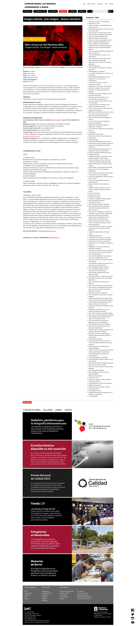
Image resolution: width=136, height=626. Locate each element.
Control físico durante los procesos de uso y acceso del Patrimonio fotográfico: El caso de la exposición (100, 342)
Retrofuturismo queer (94, 154)
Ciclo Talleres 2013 (93, 377)
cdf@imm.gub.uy (55, 237)
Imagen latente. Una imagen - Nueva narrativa (100, 86)
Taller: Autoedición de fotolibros (96, 370)
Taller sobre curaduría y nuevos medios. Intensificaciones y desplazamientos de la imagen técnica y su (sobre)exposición (99, 217)
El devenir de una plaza (94, 197)
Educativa (63, 11)
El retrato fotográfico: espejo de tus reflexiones (100, 383)
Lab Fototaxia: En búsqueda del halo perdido (100, 239)
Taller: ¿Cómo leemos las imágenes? (98, 293)
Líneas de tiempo (64, 596)
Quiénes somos (91, 4)
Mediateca (82, 11)
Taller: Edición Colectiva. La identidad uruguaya (101, 313)
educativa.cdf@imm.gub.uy (32, 136)
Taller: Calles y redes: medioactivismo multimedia (101, 315)
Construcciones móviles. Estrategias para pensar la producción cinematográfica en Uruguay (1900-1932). (101, 145)
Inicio (84, 4)
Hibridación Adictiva (94, 139)
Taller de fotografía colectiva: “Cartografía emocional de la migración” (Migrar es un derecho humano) (99, 208)
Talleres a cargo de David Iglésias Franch (99, 42)
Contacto (111, 4)
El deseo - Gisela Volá (94, 193)
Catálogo (72, 11)
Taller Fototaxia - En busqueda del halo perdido (100, 167)
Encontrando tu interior (94, 195)
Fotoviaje (62, 598)
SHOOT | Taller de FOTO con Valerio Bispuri (100, 241)
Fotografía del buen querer (95, 235)
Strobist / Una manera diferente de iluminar (99, 387)
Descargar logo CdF (82, 593)
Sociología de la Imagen (95, 202)
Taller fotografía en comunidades (97, 71)
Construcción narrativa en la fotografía (98, 357)
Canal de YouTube (64, 593)
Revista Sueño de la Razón (84, 596)
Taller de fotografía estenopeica (96, 200)
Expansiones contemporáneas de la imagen (100, 141)
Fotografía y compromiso (95, 385)
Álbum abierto (92, 138)
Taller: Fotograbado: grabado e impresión (99, 267)
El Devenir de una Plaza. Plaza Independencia (100, 136)
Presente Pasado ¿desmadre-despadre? (99, 204)
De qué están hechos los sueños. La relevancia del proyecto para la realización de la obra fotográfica (100, 228)
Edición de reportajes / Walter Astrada (98, 38)
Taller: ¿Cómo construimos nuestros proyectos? (100, 285)
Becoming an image (94, 388)
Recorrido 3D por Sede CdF (84, 598)
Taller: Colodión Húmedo (95, 254)
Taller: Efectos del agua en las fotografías (99, 21)
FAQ (106, 4)
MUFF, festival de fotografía (66, 591)
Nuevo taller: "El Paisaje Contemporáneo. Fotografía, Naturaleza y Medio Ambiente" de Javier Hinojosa (100, 335)
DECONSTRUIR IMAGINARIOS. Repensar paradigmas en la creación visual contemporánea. (99, 78)
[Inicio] (47, 9)
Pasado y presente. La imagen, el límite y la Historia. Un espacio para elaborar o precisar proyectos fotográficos (100, 222)
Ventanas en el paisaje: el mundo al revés (99, 88)
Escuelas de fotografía (82, 595)
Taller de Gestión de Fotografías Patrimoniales (100, 34)
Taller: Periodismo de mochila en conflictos (99, 324)
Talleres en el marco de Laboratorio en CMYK (100, 40)
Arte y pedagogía (93, 355)
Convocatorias (63, 595)
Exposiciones (27, 11)
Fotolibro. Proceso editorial (95, 339)
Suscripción (100, 4)
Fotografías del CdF (40, 11)
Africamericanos (58, 85)
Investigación (52, 11)
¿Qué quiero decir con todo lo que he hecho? (100, 32)
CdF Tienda (80, 591)
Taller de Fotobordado (94, 66)
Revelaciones (92, 132)
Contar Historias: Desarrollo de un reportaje (99, 237)
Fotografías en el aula (94, 23)
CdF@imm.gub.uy (31, 618)
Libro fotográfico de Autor (95, 390)
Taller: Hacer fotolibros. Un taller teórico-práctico (101, 276)
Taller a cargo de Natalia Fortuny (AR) (98, 36)
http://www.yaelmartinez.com (47, 231)
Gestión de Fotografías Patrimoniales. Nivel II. (100, 152)
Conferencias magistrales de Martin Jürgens (100, 198)
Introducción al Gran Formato (96, 134)
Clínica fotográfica (93, 396)
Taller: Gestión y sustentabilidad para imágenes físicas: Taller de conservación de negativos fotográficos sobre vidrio (100, 289)
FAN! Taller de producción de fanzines (98, 115)
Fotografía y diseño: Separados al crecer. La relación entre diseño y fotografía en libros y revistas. (100, 189)
